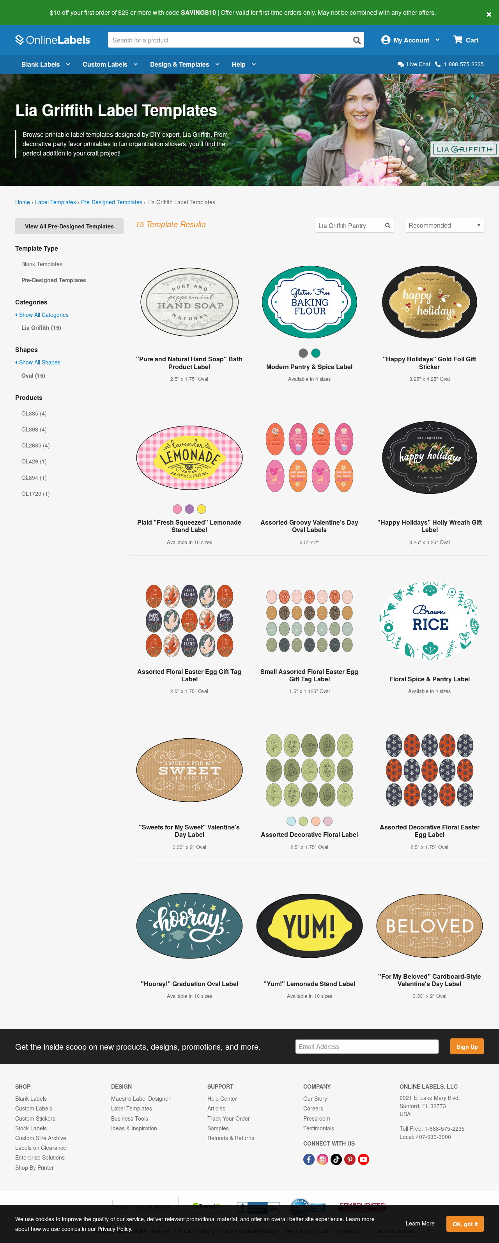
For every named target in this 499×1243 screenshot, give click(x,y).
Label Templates (55, 202)
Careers (313, 1108)
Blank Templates (41, 264)
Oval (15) (33, 375)
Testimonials (318, 1128)
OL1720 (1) (35, 493)
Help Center (222, 1098)
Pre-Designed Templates (111, 202)
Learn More (420, 1223)
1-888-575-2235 (464, 64)
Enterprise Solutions (40, 1157)
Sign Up (467, 1046)
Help (239, 64)
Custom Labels (105, 64)
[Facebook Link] (309, 1158)
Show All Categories (43, 314)
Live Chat (418, 64)
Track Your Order (228, 1118)
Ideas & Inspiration (134, 1128)
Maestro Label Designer (140, 1098)
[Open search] (357, 40)
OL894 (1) (34, 477)
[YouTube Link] (363, 1158)
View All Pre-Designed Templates (69, 226)
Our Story (315, 1098)
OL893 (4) (34, 429)
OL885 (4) (34, 413)
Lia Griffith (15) (41, 327)
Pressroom (316, 1118)
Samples (218, 1128)
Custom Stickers (35, 1118)
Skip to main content (28, 7)
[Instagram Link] (323, 1158)
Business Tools (129, 1118)
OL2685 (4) (35, 445)
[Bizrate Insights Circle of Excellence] (323, 1198)
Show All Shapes (39, 362)
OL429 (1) (34, 461)
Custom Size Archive (40, 1138)
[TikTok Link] (337, 1158)
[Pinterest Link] (350, 1158)
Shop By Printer (34, 1167)
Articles (216, 1108)
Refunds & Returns (230, 1138)
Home (22, 202)
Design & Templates (179, 64)
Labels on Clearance (40, 1147)
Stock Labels (31, 1128)
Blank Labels (40, 64)
